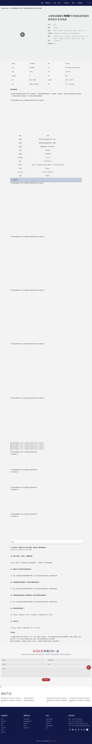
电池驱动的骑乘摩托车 (29, 700)
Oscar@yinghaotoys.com (81, 723)
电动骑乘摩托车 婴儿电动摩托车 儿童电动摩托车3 (11, 701)
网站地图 (53, 741)
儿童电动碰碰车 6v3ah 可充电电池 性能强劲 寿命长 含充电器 (26, 8)
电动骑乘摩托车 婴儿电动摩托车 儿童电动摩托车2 (80, 701)
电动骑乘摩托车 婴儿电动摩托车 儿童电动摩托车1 (57, 701)
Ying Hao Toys (5, 8)
